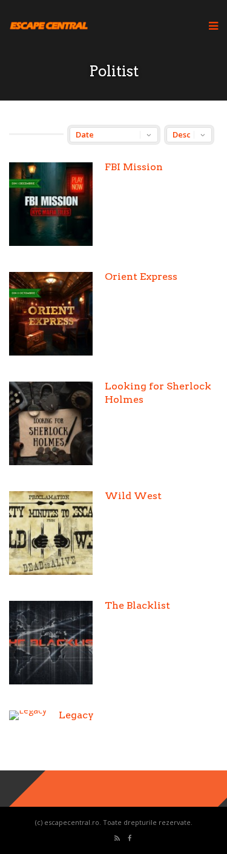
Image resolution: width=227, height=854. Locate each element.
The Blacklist (137, 605)
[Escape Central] (48, 27)
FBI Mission (134, 167)
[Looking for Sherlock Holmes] (51, 462)
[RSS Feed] (117, 838)
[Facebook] (129, 838)
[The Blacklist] (51, 681)
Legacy (76, 715)
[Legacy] (28, 710)
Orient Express (141, 276)
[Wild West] (51, 571)
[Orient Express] (51, 352)
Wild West (133, 495)
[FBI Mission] (51, 242)
